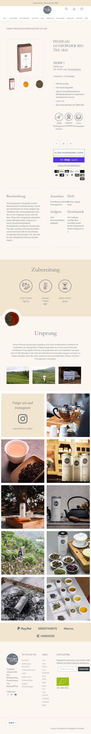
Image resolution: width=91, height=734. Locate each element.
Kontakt (25, 660)
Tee (43, 660)
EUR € (11, 723)
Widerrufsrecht (28, 670)
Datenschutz (27, 680)
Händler (45, 698)
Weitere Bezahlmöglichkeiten (69, 165)
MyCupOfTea (62, 729)
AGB (24, 673)
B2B (44, 705)
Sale (44, 682)
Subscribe (84, 669)
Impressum (26, 677)
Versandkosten (74, 69)
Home (9, 28)
